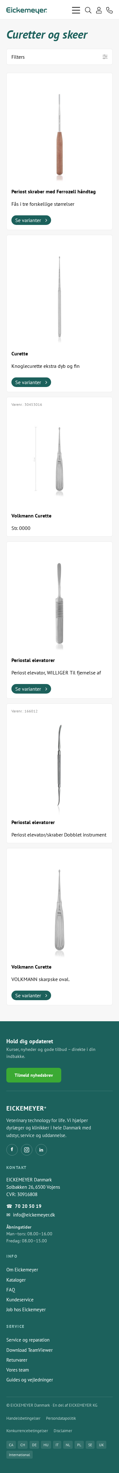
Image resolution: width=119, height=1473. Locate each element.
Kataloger (16, 1280)
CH (22, 1444)
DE (34, 1444)
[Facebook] (12, 1150)
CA (11, 1444)
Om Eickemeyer (22, 1270)
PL (79, 1444)
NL (68, 1444)
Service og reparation (28, 1340)
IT (57, 1444)
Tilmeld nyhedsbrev (34, 1075)
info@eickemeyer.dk (34, 1215)
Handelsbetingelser (23, 1418)
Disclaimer (63, 1430)
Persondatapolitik (61, 1418)
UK (101, 1444)
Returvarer (16, 1360)
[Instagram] (26, 1150)
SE (90, 1444)
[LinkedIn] (41, 1150)
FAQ (10, 1290)
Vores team (17, 1370)
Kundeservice (20, 1300)
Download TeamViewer (29, 1350)
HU (46, 1444)
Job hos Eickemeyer (26, 1309)
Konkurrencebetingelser (27, 1430)
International (19, 1454)
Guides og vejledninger (29, 1380)
